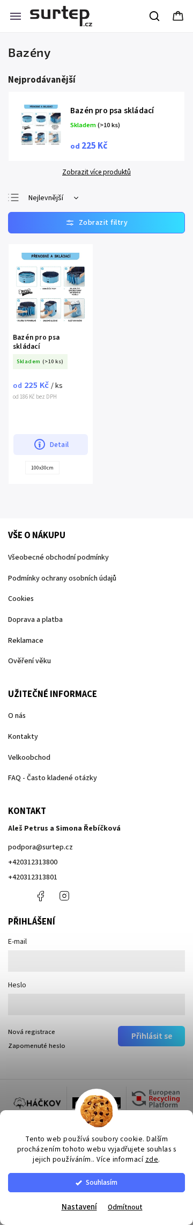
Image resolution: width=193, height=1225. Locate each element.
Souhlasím (101, 1182)
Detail (59, 444)
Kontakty (23, 736)
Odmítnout (125, 1207)
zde (152, 1159)
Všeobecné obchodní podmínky (58, 557)
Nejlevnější (45, 198)
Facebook (40, 896)
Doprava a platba (35, 619)
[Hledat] (155, 16)
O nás (17, 715)
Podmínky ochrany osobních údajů (62, 578)
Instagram (64, 896)
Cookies (21, 598)
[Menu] (15, 16)
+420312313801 (32, 877)
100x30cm (42, 468)
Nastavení (79, 1207)
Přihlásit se (151, 1036)
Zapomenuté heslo (36, 1046)
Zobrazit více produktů (96, 172)
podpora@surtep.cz (40, 847)
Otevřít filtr (96, 222)
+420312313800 (32, 862)
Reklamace (25, 640)
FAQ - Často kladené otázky (52, 778)
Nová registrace (31, 1032)
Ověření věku (29, 661)
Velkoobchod (29, 757)
